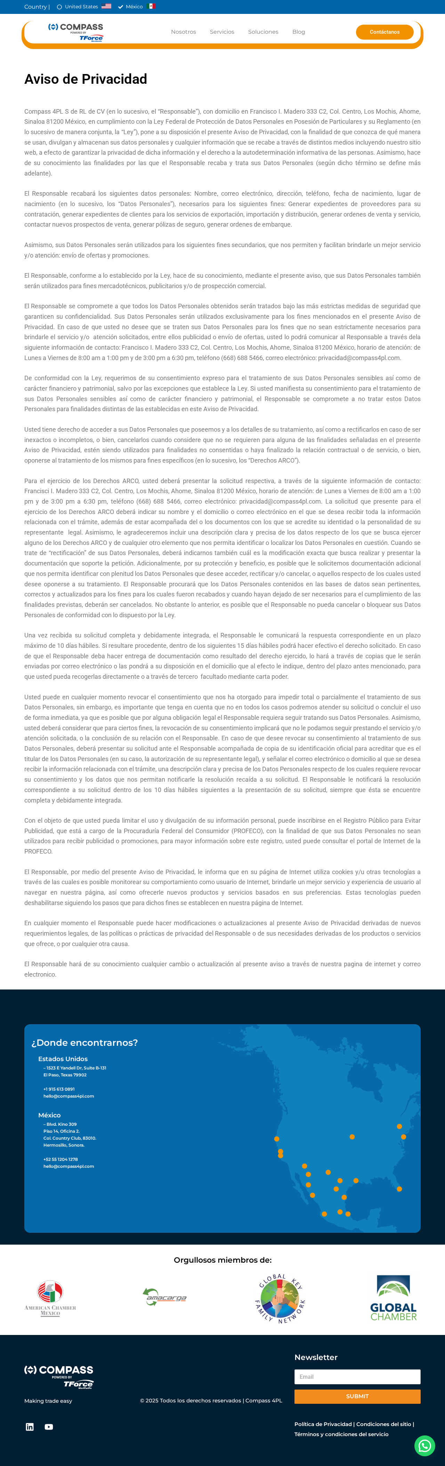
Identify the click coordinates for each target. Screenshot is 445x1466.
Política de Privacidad (323, 1424)
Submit (357, 1396)
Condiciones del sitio (383, 1424)
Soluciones (263, 31)
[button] (424, 1445)
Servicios (222, 31)
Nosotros (183, 31)
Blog (298, 31)
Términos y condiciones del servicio (341, 1434)
